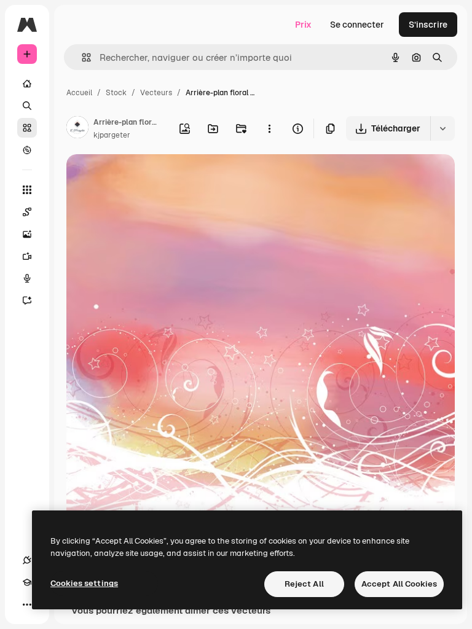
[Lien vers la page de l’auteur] (77, 129)
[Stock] (27, 128)
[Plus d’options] (269, 128)
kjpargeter (111, 135)
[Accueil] (27, 83)
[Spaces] (27, 212)
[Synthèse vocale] (27, 278)
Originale (147, 178)
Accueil (79, 93)
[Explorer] (27, 150)
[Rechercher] (27, 105)
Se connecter (357, 24)
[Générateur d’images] (27, 234)
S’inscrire (428, 24)
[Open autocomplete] (81, 57)
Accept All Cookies (399, 584)
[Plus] (27, 604)
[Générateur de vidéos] (27, 256)
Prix (303, 24)
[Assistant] (27, 300)
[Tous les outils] (27, 190)
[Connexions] (27, 560)
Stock (116, 93)
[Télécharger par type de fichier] (442, 128)
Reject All (304, 584)
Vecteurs (156, 93)
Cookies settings (84, 583)
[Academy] (27, 582)
